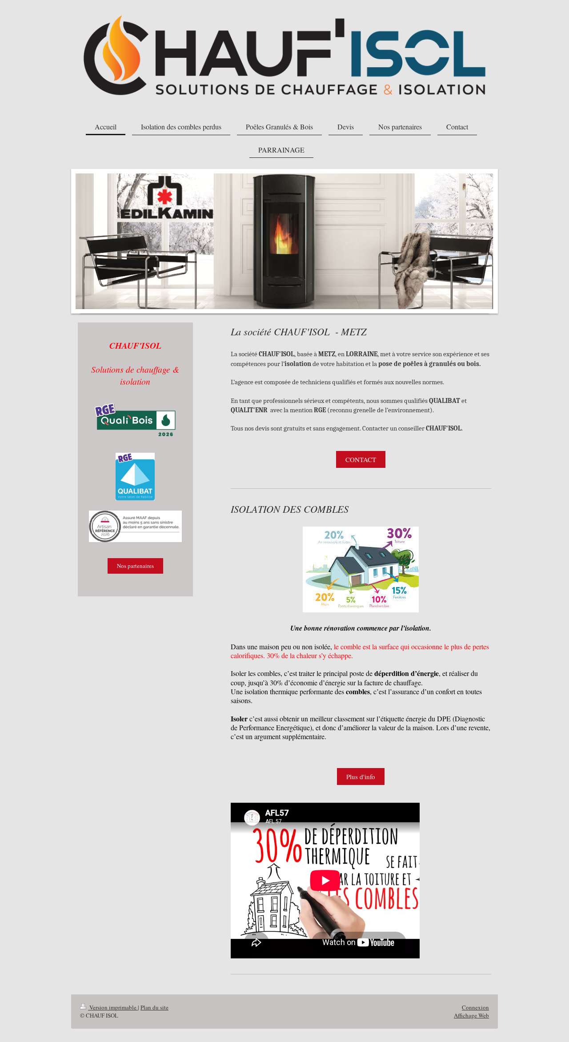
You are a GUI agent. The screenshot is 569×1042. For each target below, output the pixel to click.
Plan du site (154, 1007)
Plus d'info (360, 776)
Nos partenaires (135, 566)
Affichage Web (471, 1015)
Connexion (475, 1007)
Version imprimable (113, 1007)
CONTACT (360, 459)
